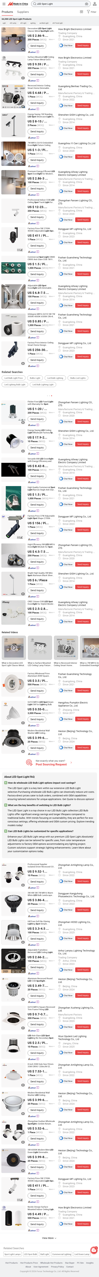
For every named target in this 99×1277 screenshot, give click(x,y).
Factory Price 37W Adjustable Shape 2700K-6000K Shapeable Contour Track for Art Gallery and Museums (41, 517)
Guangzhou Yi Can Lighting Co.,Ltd (76, 143)
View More (48, 1238)
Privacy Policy (57, 1266)
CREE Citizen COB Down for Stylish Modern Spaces (41, 602)
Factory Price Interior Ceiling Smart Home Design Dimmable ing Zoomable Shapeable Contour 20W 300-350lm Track (41, 343)
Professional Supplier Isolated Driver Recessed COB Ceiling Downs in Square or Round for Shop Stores (41, 865)
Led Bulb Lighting (55, 378)
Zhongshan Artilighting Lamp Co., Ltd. (76, 866)
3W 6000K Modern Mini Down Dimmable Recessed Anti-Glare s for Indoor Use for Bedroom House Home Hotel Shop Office (40, 1151)
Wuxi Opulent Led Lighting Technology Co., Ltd (72, 1038)
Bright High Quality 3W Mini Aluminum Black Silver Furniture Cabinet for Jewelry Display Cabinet (40, 574)
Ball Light (44, 1254)
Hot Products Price (29, 1262)
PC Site (80, 1262)
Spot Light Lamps (12, 1254)
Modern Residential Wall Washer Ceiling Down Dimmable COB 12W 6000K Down (40, 731)
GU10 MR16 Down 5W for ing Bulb (40, 703)
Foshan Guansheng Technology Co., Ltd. (75, 259)
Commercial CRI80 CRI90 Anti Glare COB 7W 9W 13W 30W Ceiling (41, 258)
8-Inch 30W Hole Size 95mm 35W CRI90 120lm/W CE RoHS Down (40, 1065)
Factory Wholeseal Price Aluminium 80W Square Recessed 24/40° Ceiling (41, 674)
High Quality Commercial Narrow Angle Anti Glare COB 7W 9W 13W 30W (41, 488)
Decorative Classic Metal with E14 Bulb (40, 29)
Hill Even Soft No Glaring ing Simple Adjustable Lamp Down (40, 922)
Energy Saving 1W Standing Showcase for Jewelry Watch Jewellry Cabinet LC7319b (41, 115)
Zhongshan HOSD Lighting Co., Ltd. (74, 923)
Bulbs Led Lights (78, 378)
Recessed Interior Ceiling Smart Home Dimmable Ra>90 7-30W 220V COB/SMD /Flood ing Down (39, 86)
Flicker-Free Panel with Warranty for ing (40, 402)
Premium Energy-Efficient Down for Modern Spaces (41, 172)
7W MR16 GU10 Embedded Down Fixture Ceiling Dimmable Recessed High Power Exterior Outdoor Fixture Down (41, 144)
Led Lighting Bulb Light (14, 384)
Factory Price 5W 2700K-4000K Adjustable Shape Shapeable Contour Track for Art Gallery (41, 229)
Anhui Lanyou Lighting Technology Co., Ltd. (76, 952)
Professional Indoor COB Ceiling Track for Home (41, 201)
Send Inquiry (37, 45)
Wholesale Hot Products (51, 1262)
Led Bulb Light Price (13, 378)
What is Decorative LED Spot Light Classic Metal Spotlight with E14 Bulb (13, 664)
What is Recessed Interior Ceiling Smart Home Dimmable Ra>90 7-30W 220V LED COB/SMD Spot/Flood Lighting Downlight (65, 664)
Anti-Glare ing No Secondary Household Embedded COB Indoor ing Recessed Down (40, 1036)
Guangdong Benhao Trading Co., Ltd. (75, 88)
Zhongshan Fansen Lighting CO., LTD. (75, 202)
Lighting (32, 23)
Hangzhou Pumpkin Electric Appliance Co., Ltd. (73, 704)
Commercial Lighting (61, 1254)
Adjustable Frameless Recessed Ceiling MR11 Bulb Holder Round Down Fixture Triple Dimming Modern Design (41, 951)
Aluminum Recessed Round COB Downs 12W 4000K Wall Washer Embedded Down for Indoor (41, 979)
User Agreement (41, 1266)
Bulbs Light (35, 378)
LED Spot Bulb (30, 1254)
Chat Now (68, 45)
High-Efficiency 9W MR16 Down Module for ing (41, 545)
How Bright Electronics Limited (74, 29)
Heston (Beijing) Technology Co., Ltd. (75, 732)
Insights (90, 1262)
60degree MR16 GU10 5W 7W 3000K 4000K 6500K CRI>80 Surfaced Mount (41, 315)
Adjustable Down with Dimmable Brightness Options (39, 286)
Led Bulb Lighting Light (43, 384)
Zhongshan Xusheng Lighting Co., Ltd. (76, 1009)
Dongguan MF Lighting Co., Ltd (74, 229)
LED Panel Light (57, 23)
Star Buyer (69, 1262)
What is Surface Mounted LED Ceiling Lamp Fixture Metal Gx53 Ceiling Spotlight (39, 664)
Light (4, 23)
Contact (70, 1266)
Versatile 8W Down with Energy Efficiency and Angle (40, 460)
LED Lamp (13, 23)
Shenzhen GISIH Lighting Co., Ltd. (76, 114)
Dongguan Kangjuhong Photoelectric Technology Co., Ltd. (76, 895)
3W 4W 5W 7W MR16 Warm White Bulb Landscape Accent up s (40, 894)
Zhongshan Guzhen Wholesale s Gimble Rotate (41, 1122)
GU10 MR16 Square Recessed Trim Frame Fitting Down (41, 1008)
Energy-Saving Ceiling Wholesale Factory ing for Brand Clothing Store (41, 431)
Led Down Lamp (82, 1254)
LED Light (23, 23)
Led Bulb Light (44, 23)
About (28, 1266)
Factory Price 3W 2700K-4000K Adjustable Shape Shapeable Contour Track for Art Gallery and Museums (41, 1179)
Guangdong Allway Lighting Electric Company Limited (72, 173)
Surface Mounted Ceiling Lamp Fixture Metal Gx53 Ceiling (41, 58)
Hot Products (11, 1262)
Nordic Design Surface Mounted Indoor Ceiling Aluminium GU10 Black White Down (41, 1208)
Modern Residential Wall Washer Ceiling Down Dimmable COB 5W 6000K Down (39, 1093)
